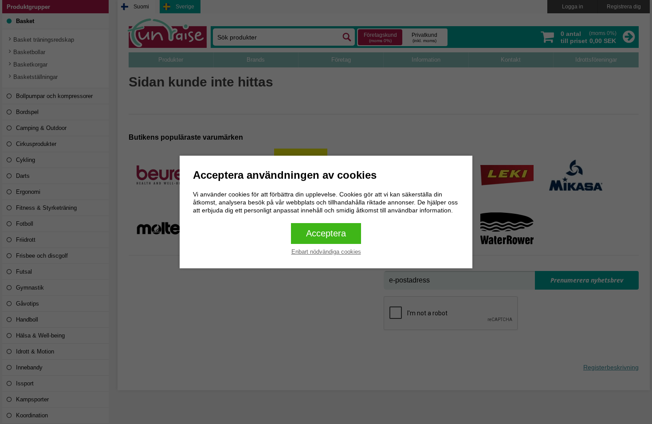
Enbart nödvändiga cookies (326, 251)
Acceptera (326, 233)
